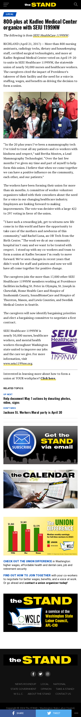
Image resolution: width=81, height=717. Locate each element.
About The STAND (39, 693)
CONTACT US (63, 693)
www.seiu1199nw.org (17, 363)
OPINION (46, 689)
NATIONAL (59, 684)
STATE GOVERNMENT (23, 689)
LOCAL (45, 684)
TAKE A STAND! (65, 689)
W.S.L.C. (18, 693)
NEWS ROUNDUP (25, 684)
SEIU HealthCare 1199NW (50, 35)
